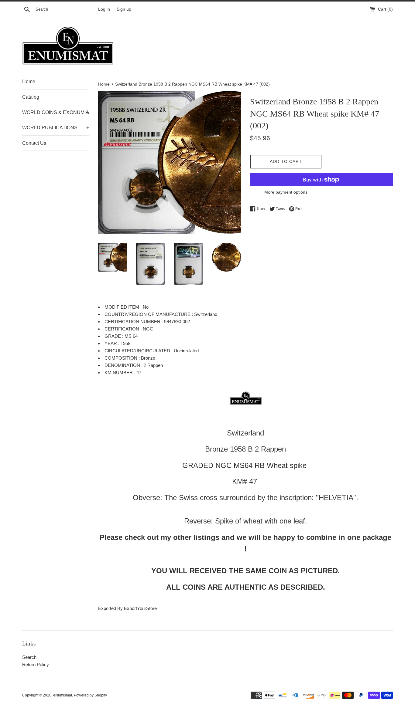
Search (29, 657)
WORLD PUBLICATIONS (55, 127)
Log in (104, 9)
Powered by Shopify (90, 695)
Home (28, 81)
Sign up (124, 9)
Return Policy (35, 664)
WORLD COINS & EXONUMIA (55, 112)
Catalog (30, 97)
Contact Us (34, 143)
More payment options (285, 192)
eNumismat (62, 695)
